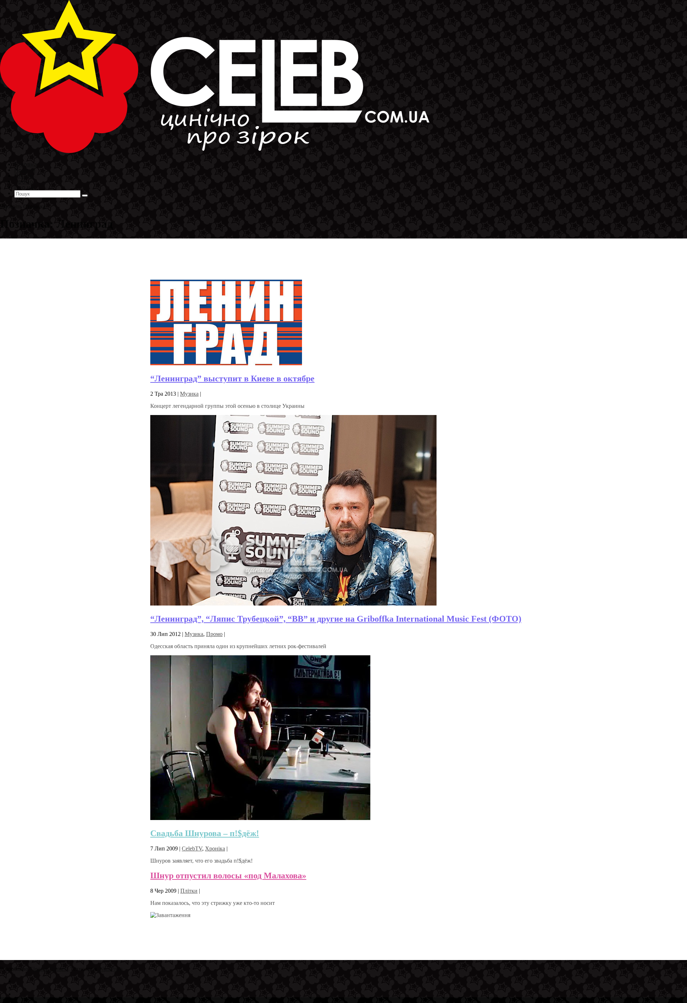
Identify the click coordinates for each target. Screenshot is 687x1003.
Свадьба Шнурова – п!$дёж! (204, 833)
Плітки (189, 891)
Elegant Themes (48, 969)
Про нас (25, 187)
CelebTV (192, 848)
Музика (189, 394)
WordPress (110, 969)
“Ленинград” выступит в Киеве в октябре (232, 378)
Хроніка (215, 848)
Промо (214, 634)
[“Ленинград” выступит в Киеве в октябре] (226, 363)
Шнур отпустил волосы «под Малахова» (228, 875)
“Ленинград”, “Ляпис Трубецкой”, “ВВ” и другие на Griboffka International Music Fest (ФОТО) (335, 618)
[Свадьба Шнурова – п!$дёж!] (260, 818)
